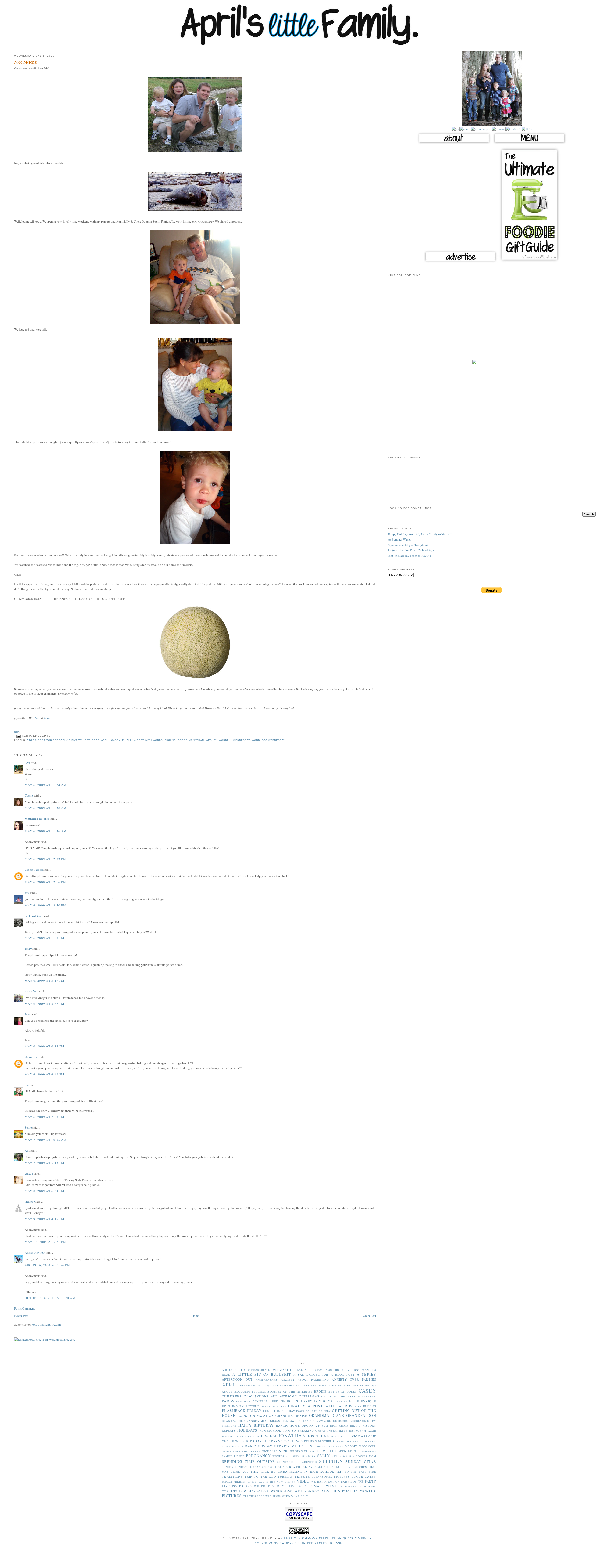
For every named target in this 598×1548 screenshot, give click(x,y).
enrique (368, 1401)
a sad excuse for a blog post (324, 1374)
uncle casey (363, 1476)
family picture (245, 1406)
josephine (319, 1436)
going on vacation (256, 1416)
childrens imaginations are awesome (259, 1396)
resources (295, 1456)
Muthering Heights (37, 818)
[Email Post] (18, 736)
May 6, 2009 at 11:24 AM (46, 785)
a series (366, 1374)
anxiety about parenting (305, 1379)
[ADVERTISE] (460, 262)
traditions (232, 1476)
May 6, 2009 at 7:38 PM (44, 1117)
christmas (309, 1396)
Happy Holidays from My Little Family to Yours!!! (420, 534)
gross (183, 740)
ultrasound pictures (331, 1476)
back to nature (266, 1385)
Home (195, 1315)
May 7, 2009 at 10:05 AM (46, 1140)
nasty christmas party (241, 1451)
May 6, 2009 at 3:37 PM (44, 1004)
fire (358, 1406)
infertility (337, 1430)
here (37, 718)
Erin (27, 763)
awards (245, 1385)
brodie (320, 1391)
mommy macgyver (360, 1446)
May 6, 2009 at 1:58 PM (44, 938)
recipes (278, 1456)
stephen (331, 1461)
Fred (27, 1085)
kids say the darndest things (274, 1441)
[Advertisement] (492, 321)
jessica (269, 1436)
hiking (355, 1425)
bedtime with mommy (340, 1385)
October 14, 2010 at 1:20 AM (50, 1298)
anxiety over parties (354, 1379)
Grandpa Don (361, 1415)
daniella (243, 1401)
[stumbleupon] (480, 129)
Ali (27, 1150)
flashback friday (242, 1410)
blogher (259, 1391)
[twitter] (498, 129)
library (369, 1441)
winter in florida (360, 1486)
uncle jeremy (234, 1481)
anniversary (267, 1379)
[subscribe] (455, 129)
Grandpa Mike (256, 1420)
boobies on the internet (289, 1391)
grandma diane (326, 1415)
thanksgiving (260, 1467)
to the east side (360, 1471)
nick (283, 1451)
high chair (339, 1425)
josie (335, 1436)
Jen (27, 893)
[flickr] (526, 129)
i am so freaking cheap (304, 1430)
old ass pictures (320, 1451)
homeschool (270, 1430)
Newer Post (21, 1315)
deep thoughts (283, 1401)
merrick (282, 1446)
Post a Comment (24, 1308)
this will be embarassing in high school (292, 1471)
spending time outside (248, 1461)
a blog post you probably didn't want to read (63, 740)
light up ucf (232, 1446)
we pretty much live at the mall (289, 1486)
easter (342, 1401)
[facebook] (513, 129)
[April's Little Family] (299, 44)
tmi (339, 1471)
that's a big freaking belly (299, 1467)
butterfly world (342, 1391)
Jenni (28, 1014)
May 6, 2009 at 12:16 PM (45, 882)
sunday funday (234, 1467)
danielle (260, 1401)
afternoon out (237, 1379)
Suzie (28, 1127)
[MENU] (529, 144)
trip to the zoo (260, 1476)
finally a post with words (142, 740)
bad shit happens (295, 1385)
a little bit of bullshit (261, 1374)
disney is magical (317, 1401)
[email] (464, 129)
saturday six (343, 1456)
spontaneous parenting (297, 1462)
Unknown (31, 1057)
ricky (311, 1456)
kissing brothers (319, 1441)
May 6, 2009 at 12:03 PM (45, 859)
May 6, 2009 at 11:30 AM (46, 808)
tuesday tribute (294, 1476)
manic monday (258, 1446)
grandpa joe (232, 1420)
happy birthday (256, 1425)
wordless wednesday (268, 740)
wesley (211, 740)
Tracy (28, 948)
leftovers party (348, 1441)
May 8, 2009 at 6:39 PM (44, 1191)
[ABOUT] (454, 144)
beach (316, 1385)
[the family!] (492, 124)
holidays (247, 1430)
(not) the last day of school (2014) (409, 555)
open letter (349, 1451)
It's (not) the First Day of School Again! (412, 550)
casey (115, 740)
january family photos (241, 1436)
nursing (296, 1451)
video (303, 1481)
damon (228, 1401)
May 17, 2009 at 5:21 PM (45, 1242)
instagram (357, 1430)
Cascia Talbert (34, 869)
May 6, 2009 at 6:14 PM (44, 1046)
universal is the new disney (271, 1481)
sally (323, 1455)
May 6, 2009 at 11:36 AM (46, 831)
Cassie (29, 795)
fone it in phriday (279, 1411)
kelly (346, 1436)
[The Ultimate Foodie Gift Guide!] (529, 262)
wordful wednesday (234, 740)
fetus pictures (273, 1406)
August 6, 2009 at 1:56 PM (47, 1265)
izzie (372, 1430)
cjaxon (29, 1173)
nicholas (270, 1451)
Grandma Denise (291, 1416)
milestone (303, 1445)
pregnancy (258, 1455)
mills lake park (330, 1446)
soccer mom (366, 1456)
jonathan (196, 740)
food (300, 1411)
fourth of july (318, 1411)
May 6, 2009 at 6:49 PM (44, 1074)
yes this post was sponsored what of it (275, 1496)
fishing (170, 740)
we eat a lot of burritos (334, 1481)
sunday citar (360, 1461)
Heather (30, 1201)
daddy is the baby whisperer (348, 1396)
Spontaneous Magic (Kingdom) (408, 545)
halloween (291, 1420)
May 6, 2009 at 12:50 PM (45, 905)
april (105, 740)
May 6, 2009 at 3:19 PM (44, 980)
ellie (354, 1401)
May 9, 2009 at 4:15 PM (44, 1219)
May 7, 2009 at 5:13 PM (44, 1163)
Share (19, 732)
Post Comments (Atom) (46, 1324)
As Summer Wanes (399, 539)
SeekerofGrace (34, 916)
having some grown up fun (302, 1425)
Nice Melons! (25, 62)
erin (226, 1406)
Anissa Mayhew (35, 1252)
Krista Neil (31, 991)
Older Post (369, 1315)
